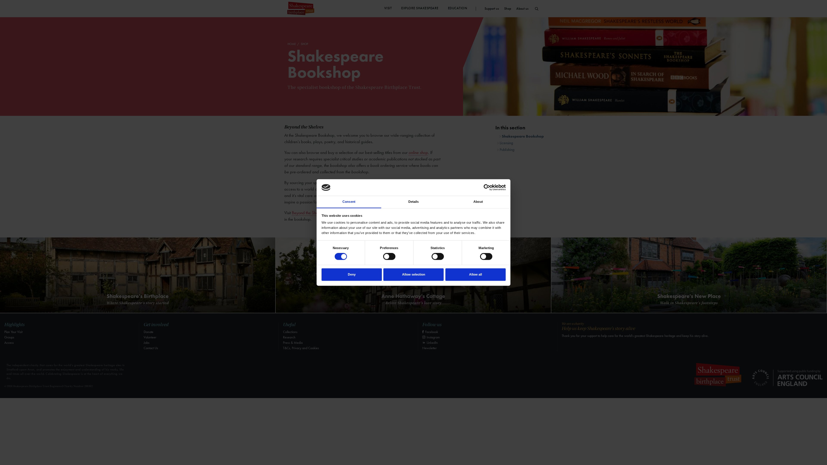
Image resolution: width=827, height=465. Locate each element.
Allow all (475, 274)
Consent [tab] (348, 201)
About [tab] (478, 201)
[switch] (389, 256)
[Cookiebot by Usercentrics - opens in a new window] (487, 187)
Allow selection (413, 274)
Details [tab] (413, 201)
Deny (352, 274)
